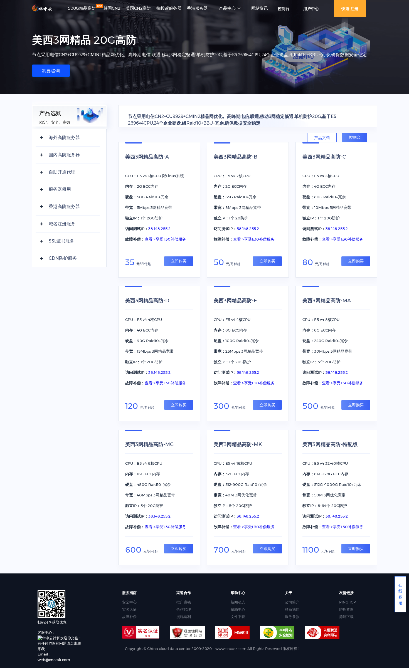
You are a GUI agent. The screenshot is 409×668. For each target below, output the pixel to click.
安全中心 (129, 602)
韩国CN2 (112, 8)
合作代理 (183, 609)
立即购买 (178, 261)
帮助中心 (238, 609)
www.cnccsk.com (231, 648)
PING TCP (347, 602)
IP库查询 (346, 609)
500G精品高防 (82, 8)
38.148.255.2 (159, 228)
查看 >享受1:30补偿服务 (165, 239)
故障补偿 (129, 616)
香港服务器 (197, 8)
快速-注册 (349, 8)
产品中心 (227, 8)
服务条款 (292, 616)
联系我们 (292, 609)
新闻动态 (238, 602)
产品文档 (322, 137)
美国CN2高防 (138, 8)
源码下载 (346, 616)
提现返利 (183, 616)
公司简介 (292, 602)
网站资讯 (259, 8)
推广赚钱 (183, 602)
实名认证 (129, 609)
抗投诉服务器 (168, 8)
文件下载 (238, 616)
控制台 (355, 137)
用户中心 (311, 8)
